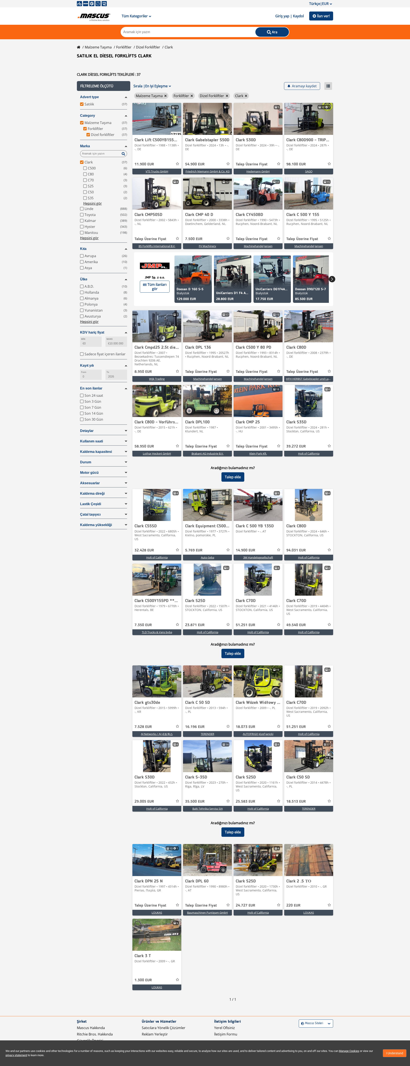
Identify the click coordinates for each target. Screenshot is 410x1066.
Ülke (83, 279)
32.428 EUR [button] (144, 550)
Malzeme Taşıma (98, 47)
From (83, 372)
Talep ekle (233, 477)
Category (87, 115)
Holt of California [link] (308, 453)
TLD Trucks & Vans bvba (157, 632)
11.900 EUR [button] (144, 164)
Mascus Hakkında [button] (91, 1027)
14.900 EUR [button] (245, 550)
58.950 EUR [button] (144, 446)
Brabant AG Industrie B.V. (208, 453)
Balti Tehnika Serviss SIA (207, 809)
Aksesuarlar (90, 483)
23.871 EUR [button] (195, 625)
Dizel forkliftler (148, 47)
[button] (103, 86)
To (108, 372)
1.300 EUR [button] (143, 980)
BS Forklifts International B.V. (157, 246)
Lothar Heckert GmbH (157, 453)
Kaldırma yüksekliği (96, 525)
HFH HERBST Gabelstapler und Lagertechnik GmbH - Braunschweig (328, 379)
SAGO (308, 171)
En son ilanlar (91, 388)
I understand (394, 1053)
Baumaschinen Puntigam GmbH (207, 912)
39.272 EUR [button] (296, 446)
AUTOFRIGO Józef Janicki (258, 734)
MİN (83, 339)
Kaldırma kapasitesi (96, 452)
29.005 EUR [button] (144, 802)
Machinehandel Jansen (258, 246)
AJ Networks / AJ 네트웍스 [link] (157, 734)
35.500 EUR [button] (195, 802)
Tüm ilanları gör (157, 286)
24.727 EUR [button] (245, 905)
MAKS (110, 339)
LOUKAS (157, 912)
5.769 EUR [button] (193, 550)
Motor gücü (89, 472)
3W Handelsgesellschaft (258, 557)
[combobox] (301, 1023)
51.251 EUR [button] (245, 625)
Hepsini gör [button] (92, 203)
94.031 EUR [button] (296, 550)
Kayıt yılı (87, 365)
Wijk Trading (157, 379)
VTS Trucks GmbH (157, 171)
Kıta (83, 249)
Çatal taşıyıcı (90, 514)
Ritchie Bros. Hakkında (95, 1034)
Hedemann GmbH (258, 171)
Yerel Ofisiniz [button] (224, 1027)
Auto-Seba (207, 557)
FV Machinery (207, 246)
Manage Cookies (349, 1051)
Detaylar (87, 431)
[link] (156, 119)
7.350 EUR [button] (143, 625)
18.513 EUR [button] (296, 802)
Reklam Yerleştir (155, 1034)
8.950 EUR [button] (143, 372)
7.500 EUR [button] (193, 239)
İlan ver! (323, 16)
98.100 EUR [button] (296, 164)
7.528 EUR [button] (143, 727)
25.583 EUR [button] (245, 802)
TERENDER (207, 734)
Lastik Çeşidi (90, 504)
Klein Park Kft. (258, 453)
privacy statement (16, 1055)
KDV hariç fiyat (92, 332)
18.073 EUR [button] (245, 727)
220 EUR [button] (293, 905)
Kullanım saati (91, 441)
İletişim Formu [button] (225, 1034)
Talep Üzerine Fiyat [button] (252, 164)
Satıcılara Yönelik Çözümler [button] (163, 1027)
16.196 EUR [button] (195, 727)
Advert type (89, 97)
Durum (85, 462)
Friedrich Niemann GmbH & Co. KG (208, 171)
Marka (85, 146)
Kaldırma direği (92, 493)
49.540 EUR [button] (296, 625)
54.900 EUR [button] (195, 164)
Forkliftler (124, 47)
